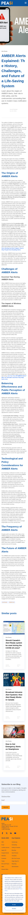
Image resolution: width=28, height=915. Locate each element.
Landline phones (5, 847)
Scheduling (14, 844)
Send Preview (15, 852)
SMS (2, 842)
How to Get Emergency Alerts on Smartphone (13, 746)
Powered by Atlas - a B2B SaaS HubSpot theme (14, 913)
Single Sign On (15, 861)
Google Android (5, 852)
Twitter (3, 861)
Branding (14, 850)
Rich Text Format (16, 858)
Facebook (3, 858)
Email (2, 844)
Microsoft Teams (5, 863)
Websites (3, 855)
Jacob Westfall (13, 109)
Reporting (14, 863)
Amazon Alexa (4, 869)
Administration (15, 866)
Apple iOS (3, 850)
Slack (2, 866)
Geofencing (14, 842)
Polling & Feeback (16, 847)
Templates (14, 855)
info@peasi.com (5, 827)
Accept (14, 904)
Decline (14, 908)
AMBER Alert (11, 602)
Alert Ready (4, 602)
